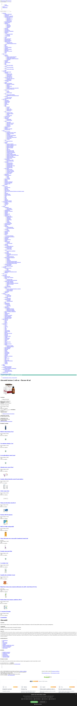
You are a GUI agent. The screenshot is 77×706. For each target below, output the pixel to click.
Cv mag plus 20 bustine (5, 611)
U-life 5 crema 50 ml (4, 491)
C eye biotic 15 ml (4, 563)
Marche (8, 374)
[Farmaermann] (5, 0)
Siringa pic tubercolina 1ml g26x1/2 (8, 502)
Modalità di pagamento (6, 652)
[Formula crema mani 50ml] (6, 549)
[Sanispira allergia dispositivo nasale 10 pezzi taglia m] (6, 477)
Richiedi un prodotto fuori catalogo (8, 645)
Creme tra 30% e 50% (18, 374)
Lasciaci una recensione (6, 647)
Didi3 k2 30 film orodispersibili (7, 526)
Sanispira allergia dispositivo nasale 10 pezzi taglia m (11, 479)
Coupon (4, 374)
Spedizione (6, 5)
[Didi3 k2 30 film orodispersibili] (6, 524)
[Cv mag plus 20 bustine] (6, 609)
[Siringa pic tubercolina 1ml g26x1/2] (6, 500)
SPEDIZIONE (5, 7)
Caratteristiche (3, 617)
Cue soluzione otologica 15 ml (6, 443)
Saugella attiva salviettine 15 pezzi (7, 574)
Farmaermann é (5, 640)
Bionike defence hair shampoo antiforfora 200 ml (11, 599)
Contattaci (4, 644)
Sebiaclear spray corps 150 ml (6, 467)
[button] (38, 704)
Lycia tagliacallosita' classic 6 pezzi (7, 455)
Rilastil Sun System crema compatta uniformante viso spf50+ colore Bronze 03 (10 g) (18, 586)
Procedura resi (5, 654)
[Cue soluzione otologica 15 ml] (6, 441)
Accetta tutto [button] (34, 701)
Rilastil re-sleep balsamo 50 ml (6, 431)
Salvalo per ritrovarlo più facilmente (8, 413)
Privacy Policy (5, 642)
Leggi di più (51, 697)
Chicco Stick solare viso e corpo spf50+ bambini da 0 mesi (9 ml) (14, 538)
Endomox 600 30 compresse (6, 514)
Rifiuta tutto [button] (42, 701)
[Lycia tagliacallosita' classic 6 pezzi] (6, 453)
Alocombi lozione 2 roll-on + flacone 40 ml (10, 377)
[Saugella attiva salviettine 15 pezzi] (6, 572)
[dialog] (38, 699)
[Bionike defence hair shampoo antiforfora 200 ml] (6, 597)
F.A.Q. (6, 4)
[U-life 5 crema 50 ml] (6, 488)
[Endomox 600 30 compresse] (6, 512)
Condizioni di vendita (6, 653)
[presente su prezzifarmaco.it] (48, 677)
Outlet (1, 374)
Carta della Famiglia (6, 656)
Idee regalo (12, 374)
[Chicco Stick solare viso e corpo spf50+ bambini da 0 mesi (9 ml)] (6, 536)
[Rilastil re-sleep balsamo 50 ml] (6, 429)
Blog (3, 641)
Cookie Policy (5, 643)
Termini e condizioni (23, 671)
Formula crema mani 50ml (6, 551)
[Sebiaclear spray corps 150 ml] (6, 465)
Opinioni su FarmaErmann (7, 646)
